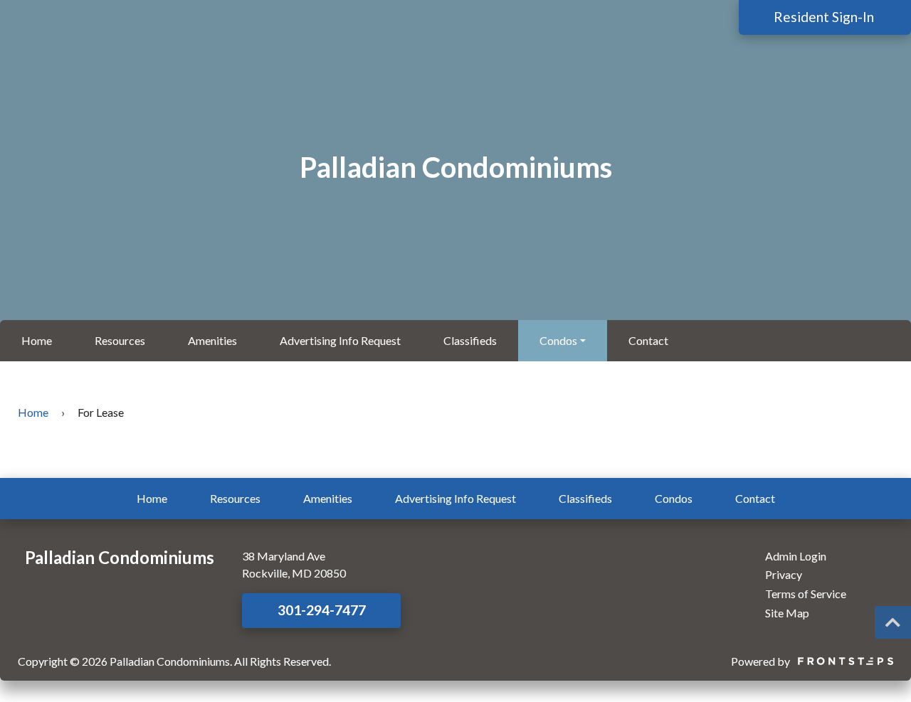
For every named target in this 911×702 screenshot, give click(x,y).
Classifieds (470, 340)
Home (36, 340)
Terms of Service (805, 593)
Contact (648, 340)
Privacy (783, 574)
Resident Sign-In (825, 17)
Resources (120, 340)
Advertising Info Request (340, 340)
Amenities (212, 340)
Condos (558, 340)
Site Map (787, 612)
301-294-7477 (322, 610)
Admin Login (795, 556)
